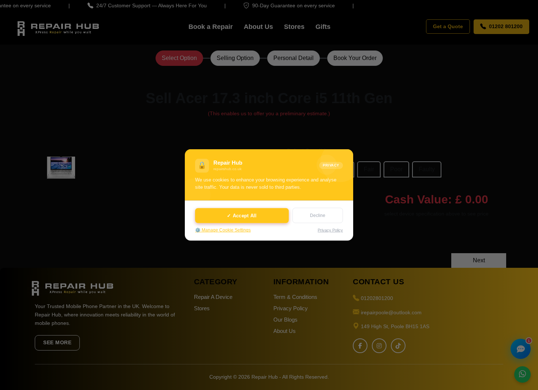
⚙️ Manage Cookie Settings (223, 230)
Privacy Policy (330, 230)
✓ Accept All (242, 215)
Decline (317, 215)
